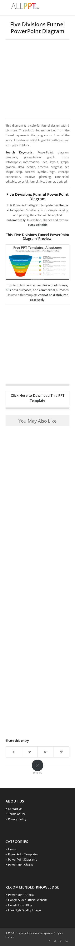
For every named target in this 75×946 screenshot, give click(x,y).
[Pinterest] (61, 941)
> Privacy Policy (16, 819)
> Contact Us (14, 809)
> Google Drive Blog (19, 905)
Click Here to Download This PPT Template (37, 398)
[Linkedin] (66, 941)
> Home (11, 849)
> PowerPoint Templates (22, 854)
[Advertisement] (37, 79)
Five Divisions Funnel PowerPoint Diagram (37, 27)
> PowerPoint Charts (19, 864)
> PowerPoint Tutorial (20, 895)
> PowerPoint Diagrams (21, 859)
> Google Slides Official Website (27, 900)
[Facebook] (49, 941)
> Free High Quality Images (23, 910)
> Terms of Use (16, 814)
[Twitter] (55, 941)
